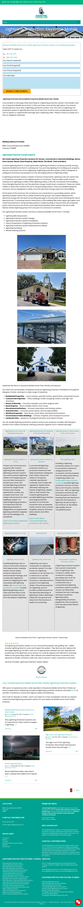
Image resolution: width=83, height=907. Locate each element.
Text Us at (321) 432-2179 (36, 2)
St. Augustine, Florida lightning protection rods (55, 890)
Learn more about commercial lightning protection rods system (39, 520)
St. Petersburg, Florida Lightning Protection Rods (15, 882)
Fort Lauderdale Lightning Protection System (14, 865)
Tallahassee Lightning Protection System (13, 867)
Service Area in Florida (48, 813)
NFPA (73, 685)
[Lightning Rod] (41, 537)
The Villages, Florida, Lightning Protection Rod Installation (58, 887)
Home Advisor (41, 672)
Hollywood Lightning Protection (50, 877)
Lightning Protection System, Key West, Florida (15, 872)
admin (8, 709)
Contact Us (5, 833)
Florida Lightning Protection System (12, 858)
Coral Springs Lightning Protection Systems (54, 882)
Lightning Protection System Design (12, 838)
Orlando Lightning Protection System (12, 860)
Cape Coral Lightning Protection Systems (14, 885)
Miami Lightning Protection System (12, 862)
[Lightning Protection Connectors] (67, 537)
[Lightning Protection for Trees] (15, 537)
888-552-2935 (11, 57)
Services (4, 835)
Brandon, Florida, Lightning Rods (50, 885)
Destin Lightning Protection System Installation (15, 879)
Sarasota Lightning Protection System (13, 870)
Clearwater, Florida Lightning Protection (13, 880)
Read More (8, 724)
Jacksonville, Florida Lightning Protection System (16, 877)
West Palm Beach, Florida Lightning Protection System (17, 875)
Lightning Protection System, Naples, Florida (14, 874)
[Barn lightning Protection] (68, 437)
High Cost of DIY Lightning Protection (61, 714)
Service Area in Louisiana (49, 814)
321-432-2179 (11, 54)
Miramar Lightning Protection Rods (51, 880)
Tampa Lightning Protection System (12, 868)
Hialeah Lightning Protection (10, 884)
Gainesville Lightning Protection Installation (54, 878)
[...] (15, 720)
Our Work (5, 836)
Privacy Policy (6, 842)
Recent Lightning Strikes (21, 743)
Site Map (4, 840)
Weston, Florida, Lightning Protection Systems (15, 889)
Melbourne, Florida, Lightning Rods (11, 887)
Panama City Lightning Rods (50, 889)
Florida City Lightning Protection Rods (12, 863)
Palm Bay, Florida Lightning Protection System (55, 883)
